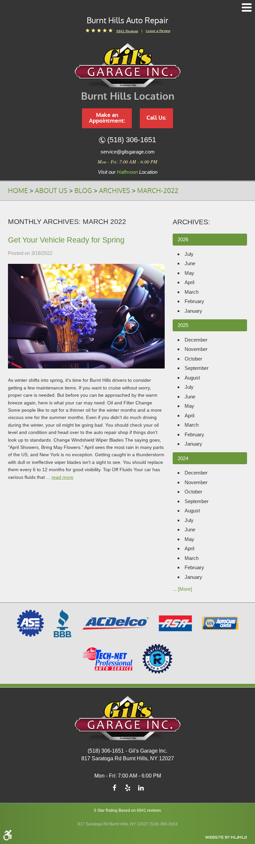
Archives (114, 190)
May (189, 273)
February (194, 301)
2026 (183, 239)
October (193, 359)
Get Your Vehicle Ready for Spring (66, 240)
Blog (83, 190)
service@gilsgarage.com (128, 152)
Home (18, 190)
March (192, 292)
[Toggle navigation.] (246, 7)
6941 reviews (127, 31)
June (190, 263)
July (189, 254)
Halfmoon (127, 172)
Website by (226, 837)
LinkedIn (140, 789)
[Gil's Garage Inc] (127, 65)
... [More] (182, 589)
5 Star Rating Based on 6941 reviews (127, 810)
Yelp (127, 789)
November (196, 349)
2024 (183, 458)
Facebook (114, 789)
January (193, 311)
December (196, 340)
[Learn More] (157, 658)
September (197, 368)
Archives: (191, 222)
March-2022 (157, 190)
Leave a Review (158, 31)
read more (62, 477)
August (192, 377)
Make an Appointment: (107, 118)
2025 (183, 325)
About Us (51, 190)
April (189, 282)
